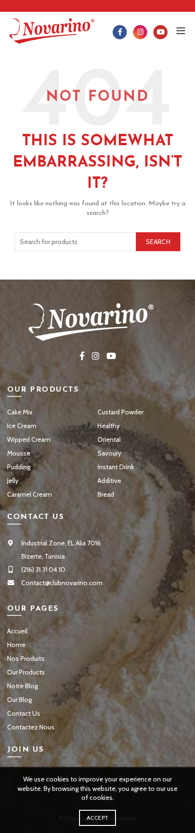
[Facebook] (120, 32)
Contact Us (23, 713)
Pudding (18, 467)
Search (158, 241)
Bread (106, 494)
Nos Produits (25, 658)
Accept (98, 817)
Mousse (18, 453)
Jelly (12, 480)
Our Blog (19, 699)
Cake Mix (20, 412)
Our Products (26, 672)
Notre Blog (22, 686)
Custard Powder (120, 412)
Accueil (17, 631)
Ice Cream (21, 425)
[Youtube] (160, 32)
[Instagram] (140, 32)
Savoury (109, 453)
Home (16, 644)
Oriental (109, 439)
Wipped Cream (29, 439)
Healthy (109, 425)
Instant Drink (116, 467)
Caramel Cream (29, 494)
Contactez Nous (30, 727)
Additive (109, 480)
